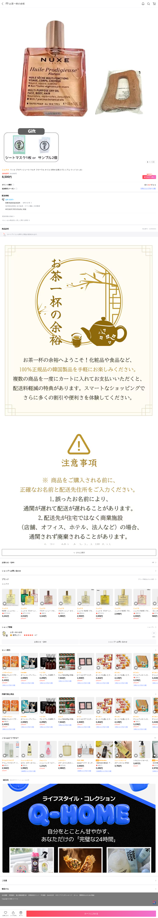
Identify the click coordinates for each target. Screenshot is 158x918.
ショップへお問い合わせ (80, 571)
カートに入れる (91, 914)
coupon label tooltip (16, 188)
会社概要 (4, 895)
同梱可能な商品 (8, 694)
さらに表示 (80, 553)
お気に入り (5, 915)
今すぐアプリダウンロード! (63, 895)
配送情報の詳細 (7, 216)
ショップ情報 (78, 627)
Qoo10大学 (50, 895)
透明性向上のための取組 (86, 895)
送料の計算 (26, 203)
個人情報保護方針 (21, 895)
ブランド (78, 579)
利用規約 (11, 895)
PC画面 (43, 895)
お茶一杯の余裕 (17, 3)
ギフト (21, 915)
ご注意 (4, 880)
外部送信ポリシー (33, 895)
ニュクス (5, 170)
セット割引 (6, 650)
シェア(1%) (13, 915)
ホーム (76, 895)
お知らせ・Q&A (78, 562)
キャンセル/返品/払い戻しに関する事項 (15, 220)
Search (148, 3)
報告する (5, 889)
